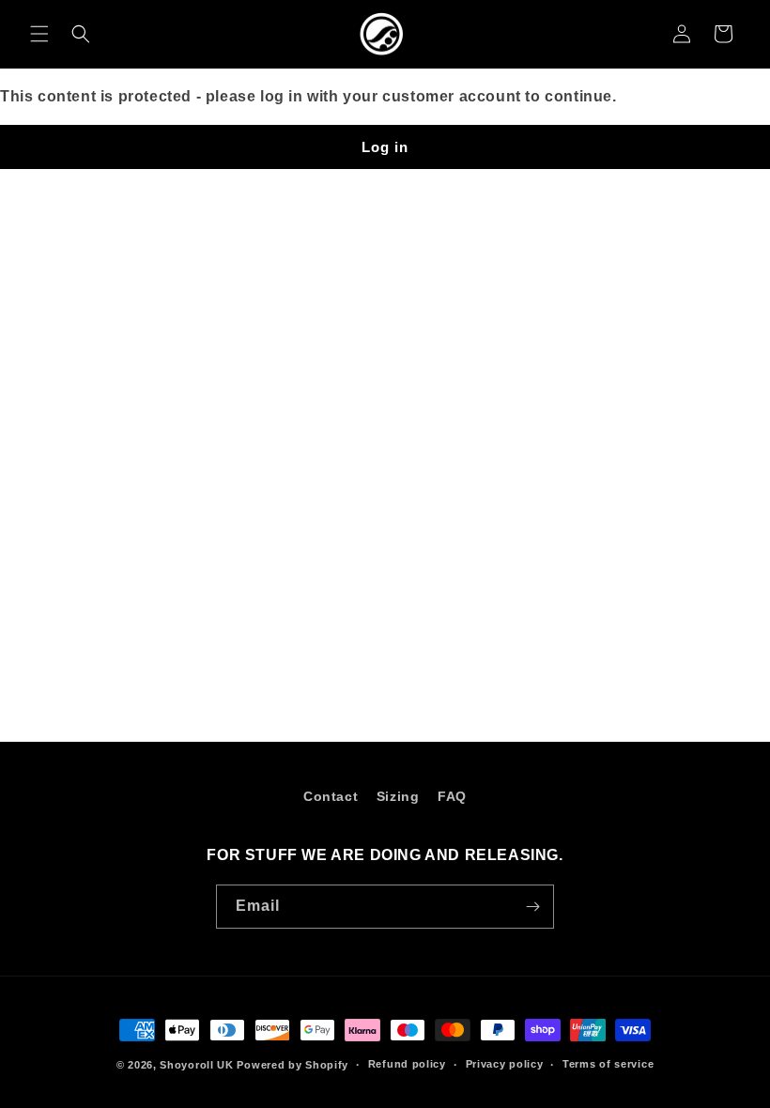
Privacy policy (505, 1064)
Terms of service (608, 1064)
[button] (39, 33)
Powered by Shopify (292, 1064)
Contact (330, 796)
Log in (385, 147)
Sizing (398, 796)
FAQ (452, 796)
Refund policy (407, 1064)
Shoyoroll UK (196, 1064)
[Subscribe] (532, 907)
